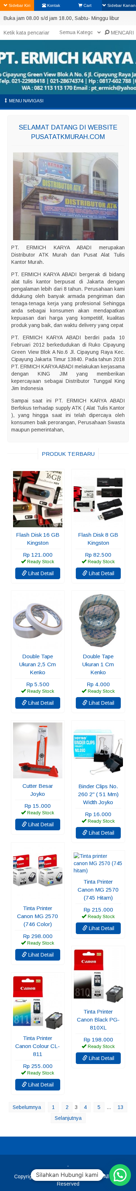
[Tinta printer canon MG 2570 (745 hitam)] (98, 870)
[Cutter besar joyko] (37, 775)
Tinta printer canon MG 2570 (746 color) (37, 916)
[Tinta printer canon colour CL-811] (37, 1027)
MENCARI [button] (122, 33)
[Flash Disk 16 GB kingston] (37, 524)
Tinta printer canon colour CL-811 (37, 1046)
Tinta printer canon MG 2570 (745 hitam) (98, 890)
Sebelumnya (27, 1107)
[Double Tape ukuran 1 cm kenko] (98, 645)
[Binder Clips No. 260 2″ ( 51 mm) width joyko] (98, 775)
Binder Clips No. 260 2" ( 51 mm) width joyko (98, 794)
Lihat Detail (40, 573)
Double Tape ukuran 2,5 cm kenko (37, 664)
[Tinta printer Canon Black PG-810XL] (98, 1000)
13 (120, 1107)
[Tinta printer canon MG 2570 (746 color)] (37, 897)
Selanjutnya (68, 1118)
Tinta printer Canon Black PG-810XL (98, 1019)
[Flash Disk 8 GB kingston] (98, 524)
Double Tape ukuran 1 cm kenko (98, 664)
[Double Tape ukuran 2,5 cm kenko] (37, 645)
